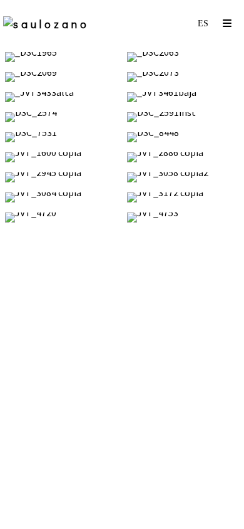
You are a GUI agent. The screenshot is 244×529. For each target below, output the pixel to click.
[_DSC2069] (61, 77)
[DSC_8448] (183, 137)
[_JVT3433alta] (61, 97)
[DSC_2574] (61, 117)
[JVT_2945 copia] (61, 177)
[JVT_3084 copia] (61, 197)
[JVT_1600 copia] (61, 157)
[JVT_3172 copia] (183, 197)
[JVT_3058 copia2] (183, 177)
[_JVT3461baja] (183, 97)
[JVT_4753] (183, 217)
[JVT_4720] (61, 217)
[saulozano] (46, 23)
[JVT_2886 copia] (183, 157)
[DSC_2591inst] (183, 117)
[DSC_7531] (61, 137)
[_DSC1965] (61, 57)
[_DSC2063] (183, 57)
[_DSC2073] (183, 77)
